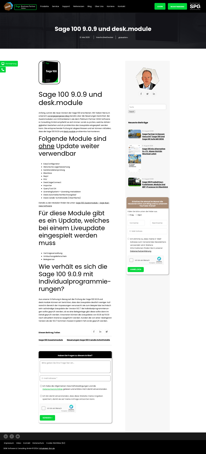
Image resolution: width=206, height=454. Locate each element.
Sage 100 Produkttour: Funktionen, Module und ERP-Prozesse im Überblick (155, 184)
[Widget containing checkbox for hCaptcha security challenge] (58, 408)
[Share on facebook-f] (93, 331)
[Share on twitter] (106, 331)
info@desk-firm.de (47, 448)
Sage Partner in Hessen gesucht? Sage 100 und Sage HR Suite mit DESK (153, 136)
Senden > (47, 418)
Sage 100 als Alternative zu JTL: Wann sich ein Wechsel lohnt (153, 151)
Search (131, 112)
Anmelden (135, 269)
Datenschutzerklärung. (141, 251)
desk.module (69, 131)
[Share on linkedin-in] (100, 331)
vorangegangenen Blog (58, 116)
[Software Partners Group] (195, 6)
